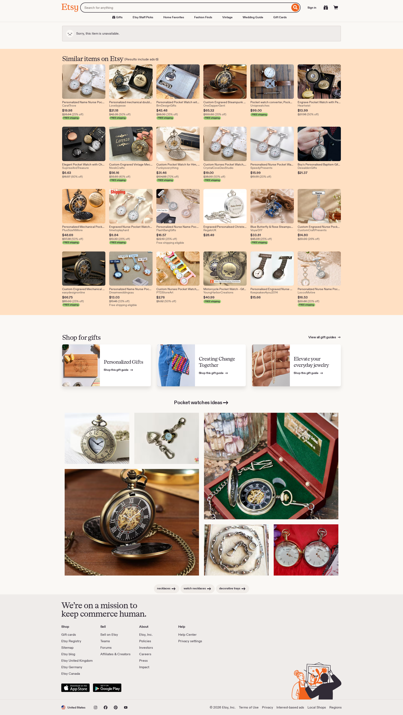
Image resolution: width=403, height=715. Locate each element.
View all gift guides (322, 337)
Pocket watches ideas (198, 402)
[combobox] (185, 8)
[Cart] (336, 8)
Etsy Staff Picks (143, 17)
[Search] (295, 8)
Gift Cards (280, 17)
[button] (73, 707)
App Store (75, 688)
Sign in (311, 7)
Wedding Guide (253, 17)
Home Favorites (173, 17)
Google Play (107, 688)
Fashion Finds (203, 17)
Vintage (227, 17)
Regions (335, 707)
